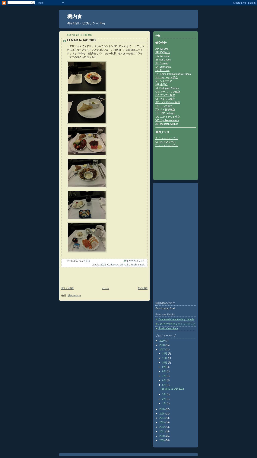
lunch (134, 264)
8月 (164, 371)
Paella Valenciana (168, 328)
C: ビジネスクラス (165, 142)
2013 (162, 422)
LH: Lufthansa (163, 67)
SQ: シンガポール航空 (167, 102)
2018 (162, 345)
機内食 (74, 16)
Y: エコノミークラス (166, 145)
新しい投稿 (67, 288)
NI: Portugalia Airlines (167, 88)
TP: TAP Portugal (165, 113)
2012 (103, 264)
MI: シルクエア (163, 81)
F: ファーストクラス (166, 138)
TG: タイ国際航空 (165, 109)
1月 (164, 403)
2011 (162, 431)
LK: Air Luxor (162, 70)
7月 (164, 376)
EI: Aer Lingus (163, 59)
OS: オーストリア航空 (167, 91)
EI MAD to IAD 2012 (81, 40)
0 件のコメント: (135, 261)
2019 (162, 340)
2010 (162, 436)
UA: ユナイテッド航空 (167, 116)
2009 (162, 440)
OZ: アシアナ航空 (165, 95)
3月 (164, 394)
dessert (114, 264)
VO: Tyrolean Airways (167, 120)
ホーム (105, 288)
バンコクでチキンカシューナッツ (176, 324)
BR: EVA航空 (162, 52)
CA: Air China (162, 56)
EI (128, 264)
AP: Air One (161, 49)
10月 (165, 362)
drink (122, 264)
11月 (165, 358)
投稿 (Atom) (74, 295)
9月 (164, 367)
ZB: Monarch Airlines (166, 124)
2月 (164, 399)
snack (141, 264)
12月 (165, 353)
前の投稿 (143, 288)
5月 (164, 385)
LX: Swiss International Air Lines (173, 74)
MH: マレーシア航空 (166, 77)
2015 (162, 413)
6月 (164, 380)
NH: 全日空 (161, 84)
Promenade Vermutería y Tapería (176, 319)
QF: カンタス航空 (165, 99)
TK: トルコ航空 (163, 106)
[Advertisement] (81, 277)
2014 (162, 418)
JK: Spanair (161, 63)
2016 (162, 409)
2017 (162, 349)
